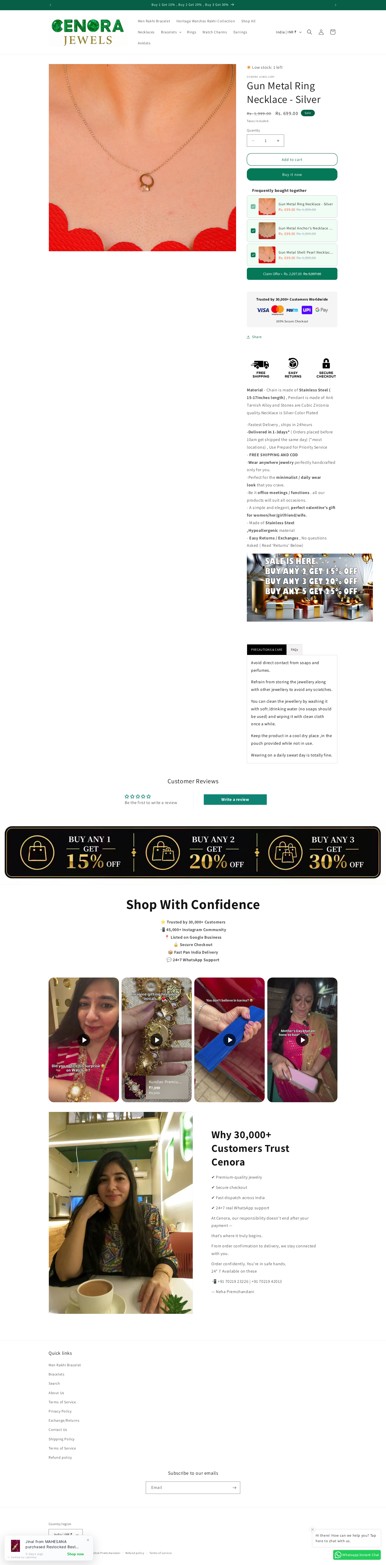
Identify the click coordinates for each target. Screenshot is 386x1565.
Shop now (75, 1554)
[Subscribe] (234, 1488)
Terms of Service (62, 1402)
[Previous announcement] (50, 5)
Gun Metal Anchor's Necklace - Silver (306, 228)
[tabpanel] (292, 709)
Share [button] (257, 336)
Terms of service (160, 1553)
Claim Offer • (292, 273)
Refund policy (60, 1457)
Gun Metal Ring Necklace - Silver (306, 204)
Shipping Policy (62, 1439)
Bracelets (56, 1374)
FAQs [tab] (294, 650)
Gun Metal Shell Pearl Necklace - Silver (306, 252)
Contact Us (58, 1429)
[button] (171, 32)
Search (54, 1383)
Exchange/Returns (64, 1420)
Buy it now (292, 174)
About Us (56, 1392)
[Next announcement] (335, 5)
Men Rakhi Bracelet (65, 1365)
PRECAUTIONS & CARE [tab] (267, 650)
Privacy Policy (60, 1411)
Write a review (235, 799)
